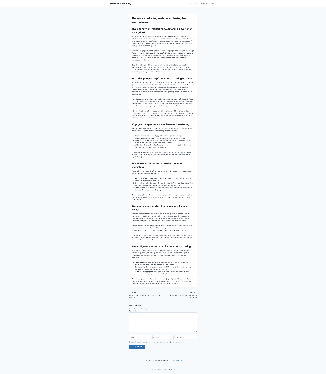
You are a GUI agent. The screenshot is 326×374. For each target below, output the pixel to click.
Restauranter (162, 370)
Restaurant (152, 370)
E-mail (156, 337)
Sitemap (212, 3)
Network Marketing (200, 3)
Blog (191, 3)
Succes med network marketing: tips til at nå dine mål (144, 295)
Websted (179, 337)
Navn (132, 337)
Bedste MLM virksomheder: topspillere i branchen (183, 295)
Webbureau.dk (177, 360)
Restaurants (173, 370)
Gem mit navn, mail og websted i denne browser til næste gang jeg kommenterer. (156, 342)
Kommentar (133, 311)
